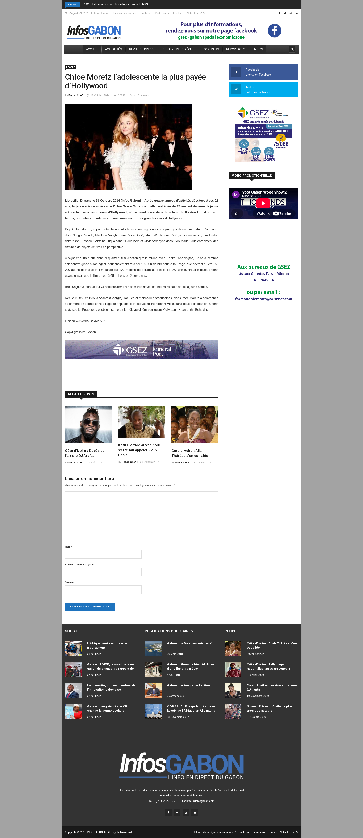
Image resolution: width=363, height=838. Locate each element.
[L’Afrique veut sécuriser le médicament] (74, 649)
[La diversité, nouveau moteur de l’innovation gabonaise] (74, 691)
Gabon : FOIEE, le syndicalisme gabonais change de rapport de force (110, 668)
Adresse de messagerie (80, 564)
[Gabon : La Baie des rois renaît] (154, 649)
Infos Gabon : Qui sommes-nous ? (115, 13)
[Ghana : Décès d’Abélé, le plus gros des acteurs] (234, 712)
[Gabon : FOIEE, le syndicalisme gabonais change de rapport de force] (74, 670)
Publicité (145, 13)
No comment (141, 95)
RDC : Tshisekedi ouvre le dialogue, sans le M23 (115, 4)
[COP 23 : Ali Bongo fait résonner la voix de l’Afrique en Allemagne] (154, 712)
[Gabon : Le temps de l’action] (154, 691)
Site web (70, 582)
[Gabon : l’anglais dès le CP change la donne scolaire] (74, 712)
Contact (178, 13)
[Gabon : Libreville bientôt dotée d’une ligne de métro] (154, 670)
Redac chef (75, 95)
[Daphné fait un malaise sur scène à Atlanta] (234, 691)
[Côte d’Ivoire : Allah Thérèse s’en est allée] (234, 649)
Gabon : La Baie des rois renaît (190, 643)
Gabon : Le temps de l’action (188, 685)
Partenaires (162, 13)
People (70, 67)
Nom (68, 546)
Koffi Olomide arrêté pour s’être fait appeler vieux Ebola (139, 450)
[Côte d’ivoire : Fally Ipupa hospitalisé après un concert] (234, 670)
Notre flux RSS (196, 13)
